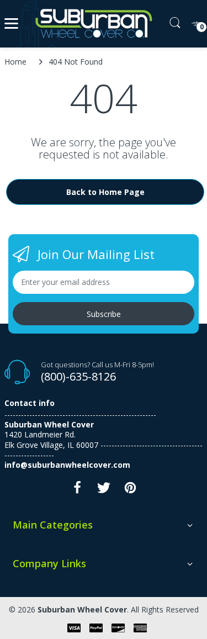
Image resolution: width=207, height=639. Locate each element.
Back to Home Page (105, 192)
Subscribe (104, 314)
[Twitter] (103, 490)
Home (15, 61)
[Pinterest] (130, 490)
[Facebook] (77, 490)
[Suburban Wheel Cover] (91, 24)
